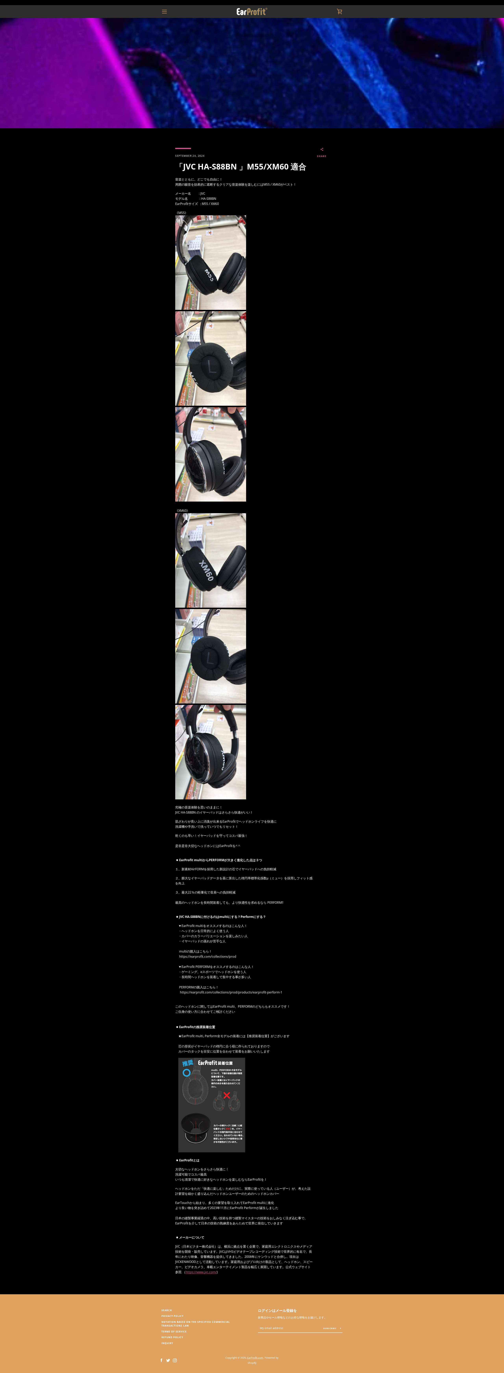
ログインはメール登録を (277, 1310)
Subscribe (330, 1328)
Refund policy (172, 1337)
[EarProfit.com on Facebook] (161, 1360)
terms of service (174, 1331)
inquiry (167, 1343)
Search (166, 1310)
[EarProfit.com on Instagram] (175, 1360)
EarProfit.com (255, 1357)
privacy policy (172, 1316)
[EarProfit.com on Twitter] (168, 1360)
